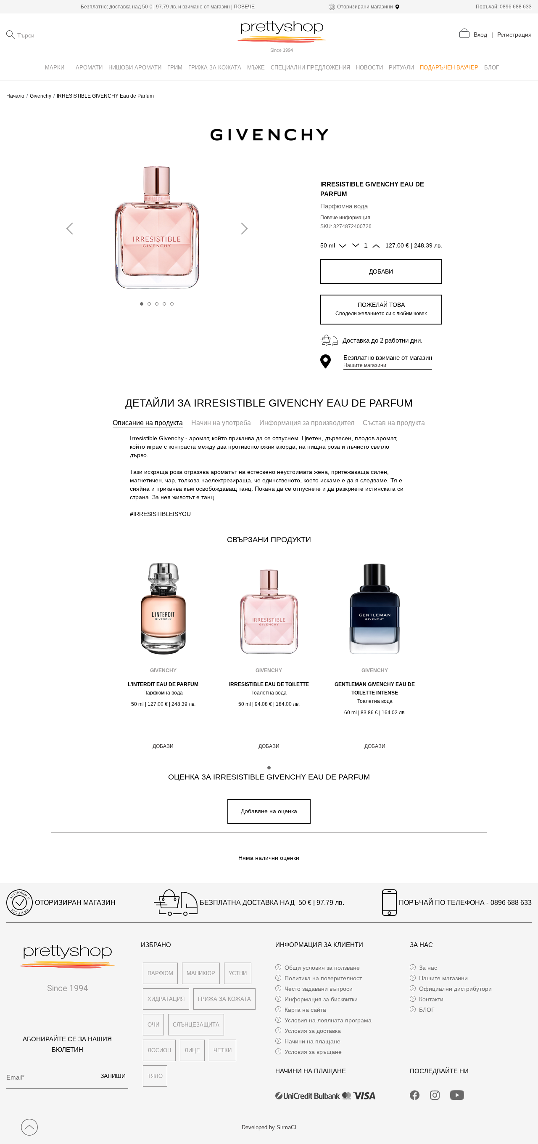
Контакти (431, 999)
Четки (223, 1050)
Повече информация (345, 218)
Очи (153, 1025)
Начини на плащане (312, 1041)
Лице (192, 1050)
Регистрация (514, 34)
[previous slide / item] (72, 229)
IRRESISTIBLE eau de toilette (269, 684)
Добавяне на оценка (269, 811)
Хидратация (166, 999)
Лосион (159, 1050)
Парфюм (160, 973)
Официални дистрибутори (455, 988)
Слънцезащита (196, 1025)
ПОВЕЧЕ (244, 7)
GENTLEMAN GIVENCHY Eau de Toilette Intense (375, 688)
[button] (141, 304)
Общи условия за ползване (322, 967)
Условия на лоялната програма (328, 1020)
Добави (381, 271)
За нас (428, 967)
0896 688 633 (516, 7)
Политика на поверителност (323, 978)
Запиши (113, 1075)
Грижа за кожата (224, 999)
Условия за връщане (313, 1051)
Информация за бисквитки (321, 999)
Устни (238, 973)
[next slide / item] (241, 229)
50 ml (327, 245)
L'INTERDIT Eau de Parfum (163, 684)
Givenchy (40, 95)
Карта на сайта (305, 1009)
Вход (480, 34)
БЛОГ (427, 1009)
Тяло (155, 1076)
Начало (15, 95)
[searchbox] (59, 35)
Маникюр (201, 973)
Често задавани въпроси (319, 988)
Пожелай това (381, 309)
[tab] (148, 423)
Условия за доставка (313, 1030)
